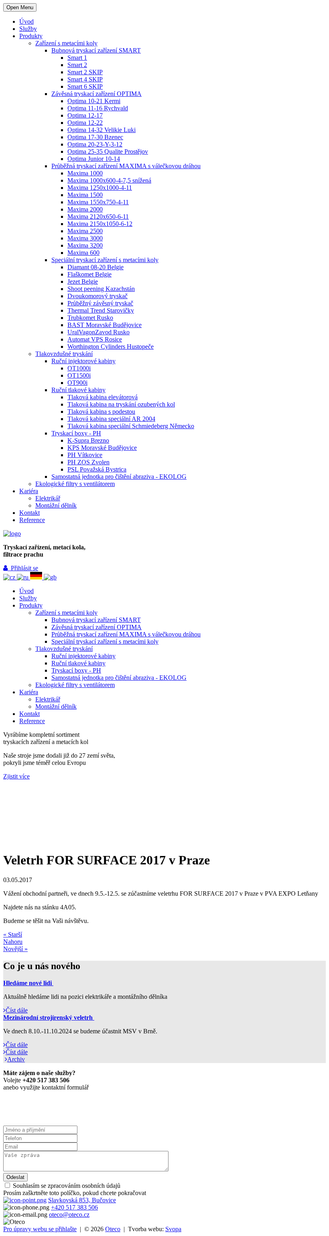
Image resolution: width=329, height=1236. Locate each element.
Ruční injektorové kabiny (83, 361)
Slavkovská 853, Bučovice (82, 1200)
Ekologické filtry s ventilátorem (75, 483)
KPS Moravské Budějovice (102, 447)
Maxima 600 (83, 252)
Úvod (26, 21)
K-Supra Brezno (88, 440)
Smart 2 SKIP (85, 72)
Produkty (31, 36)
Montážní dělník (56, 505)
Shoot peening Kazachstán (101, 288)
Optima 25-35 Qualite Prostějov (107, 151)
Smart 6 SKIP (85, 86)
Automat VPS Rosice (94, 339)
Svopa (173, 1229)
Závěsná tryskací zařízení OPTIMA (96, 93)
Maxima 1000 (85, 173)
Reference (32, 519)
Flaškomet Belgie (89, 274)
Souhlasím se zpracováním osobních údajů (65, 1185)
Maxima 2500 (85, 231)
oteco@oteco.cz (69, 1214)
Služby (28, 28)
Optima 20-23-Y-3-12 (94, 144)
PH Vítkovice (84, 454)
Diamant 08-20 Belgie (95, 267)
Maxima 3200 (85, 245)
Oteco (112, 1229)
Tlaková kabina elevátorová (102, 397)
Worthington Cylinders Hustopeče (110, 346)
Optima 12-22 (85, 122)
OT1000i (79, 368)
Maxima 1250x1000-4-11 (99, 187)
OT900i (77, 382)
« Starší (12, 934)
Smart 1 (77, 57)
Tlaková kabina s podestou (101, 411)
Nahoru (12, 941)
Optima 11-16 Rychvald (97, 108)
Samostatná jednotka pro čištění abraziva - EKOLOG (119, 476)
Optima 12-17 (85, 115)
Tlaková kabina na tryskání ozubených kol (121, 404)
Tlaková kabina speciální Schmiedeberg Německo (130, 426)
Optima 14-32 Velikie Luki (101, 129)
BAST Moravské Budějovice (104, 324)
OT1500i (79, 375)
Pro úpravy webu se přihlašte (40, 1229)
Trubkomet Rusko (90, 317)
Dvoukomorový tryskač (97, 296)
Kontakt (29, 512)
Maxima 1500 (85, 194)
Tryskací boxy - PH (76, 433)
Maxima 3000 (85, 238)
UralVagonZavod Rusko (98, 332)
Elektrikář (47, 498)
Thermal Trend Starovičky (100, 310)
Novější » (15, 948)
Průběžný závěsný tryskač (100, 303)
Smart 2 (77, 64)
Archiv (16, 1059)
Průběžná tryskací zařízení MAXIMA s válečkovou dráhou (126, 166)
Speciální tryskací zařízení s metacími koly (104, 259)
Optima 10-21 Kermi (93, 101)
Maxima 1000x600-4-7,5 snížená (109, 180)
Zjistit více (16, 776)
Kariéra (28, 491)
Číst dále (17, 1010)
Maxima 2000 (85, 209)
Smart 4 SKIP (85, 79)
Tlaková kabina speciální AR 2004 (111, 418)
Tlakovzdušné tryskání (64, 353)
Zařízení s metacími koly (66, 43)
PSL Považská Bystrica (96, 469)
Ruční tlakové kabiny (78, 389)
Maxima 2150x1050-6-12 (99, 223)
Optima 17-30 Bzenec (95, 137)
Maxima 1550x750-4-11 (98, 202)
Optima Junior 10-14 (93, 158)
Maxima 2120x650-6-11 (98, 216)
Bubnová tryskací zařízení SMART (96, 50)
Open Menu (19, 7)
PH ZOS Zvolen (88, 462)
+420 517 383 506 (74, 1207)
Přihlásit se (23, 568)
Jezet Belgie (82, 281)
